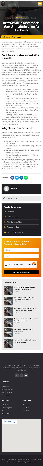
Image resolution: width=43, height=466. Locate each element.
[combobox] (21, 198)
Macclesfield (28, 42)
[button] (40, 3)
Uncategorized (21, 18)
